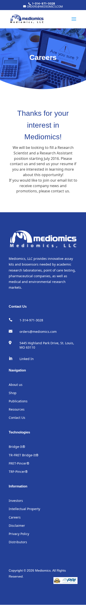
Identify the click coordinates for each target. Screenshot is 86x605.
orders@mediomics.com (38, 331)
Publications (18, 401)
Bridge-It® (17, 446)
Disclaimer (17, 525)
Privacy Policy (19, 534)
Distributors (18, 542)
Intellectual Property (24, 509)
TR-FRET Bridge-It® (24, 455)
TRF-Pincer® (18, 471)
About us (15, 384)
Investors (16, 500)
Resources (17, 409)
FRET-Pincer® (19, 463)
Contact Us (17, 417)
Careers (15, 517)
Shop (13, 393)
